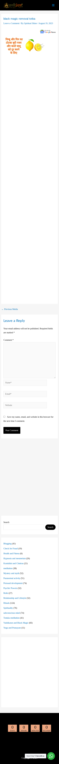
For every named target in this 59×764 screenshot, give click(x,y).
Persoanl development (13, 583)
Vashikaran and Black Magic (15, 623)
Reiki (5, 593)
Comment (8, 340)
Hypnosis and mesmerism (14, 558)
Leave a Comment (11, 23)
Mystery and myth (11, 573)
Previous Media (10, 309)
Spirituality (8, 608)
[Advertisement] (29, 180)
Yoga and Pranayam (12, 628)
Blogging (7, 543)
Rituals (6, 603)
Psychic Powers (10, 588)
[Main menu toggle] (53, 5)
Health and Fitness (11, 553)
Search (6, 522)
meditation (7, 568)
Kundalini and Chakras (13, 563)
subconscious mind (11, 613)
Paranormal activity (11, 578)
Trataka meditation (11, 618)
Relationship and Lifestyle (14, 598)
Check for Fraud (10, 548)
